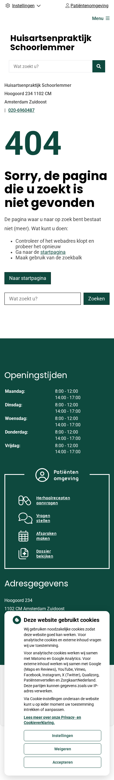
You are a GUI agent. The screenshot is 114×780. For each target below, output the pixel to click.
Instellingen (62, 735)
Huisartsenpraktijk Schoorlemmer (51, 42)
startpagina (53, 252)
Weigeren (62, 749)
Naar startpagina (27, 278)
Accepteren (63, 762)
